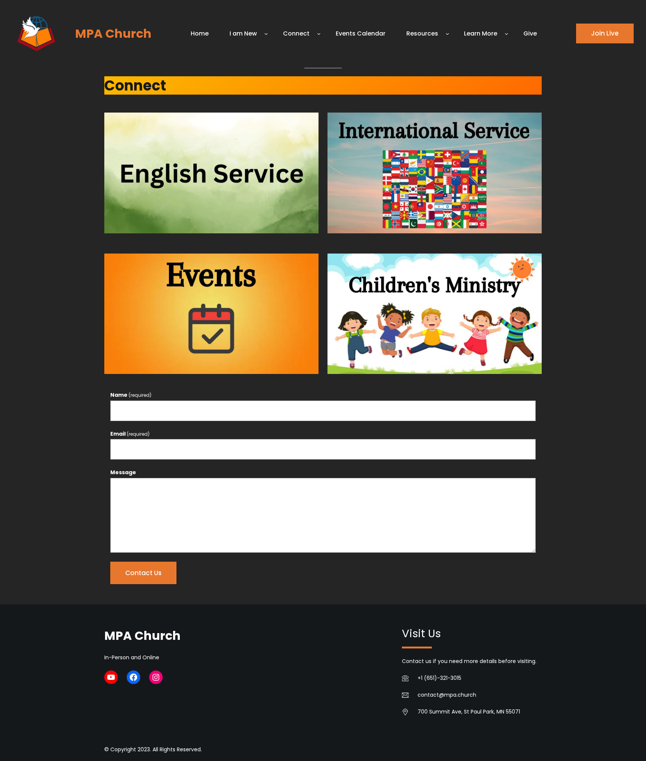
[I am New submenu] (266, 34)
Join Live (605, 33)
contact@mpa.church (447, 695)
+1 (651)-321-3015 (439, 678)
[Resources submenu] (447, 34)
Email (130, 434)
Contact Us (143, 572)
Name (130, 395)
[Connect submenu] (319, 34)
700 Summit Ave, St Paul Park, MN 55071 (469, 711)
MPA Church (113, 33)
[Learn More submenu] (506, 34)
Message (123, 472)
